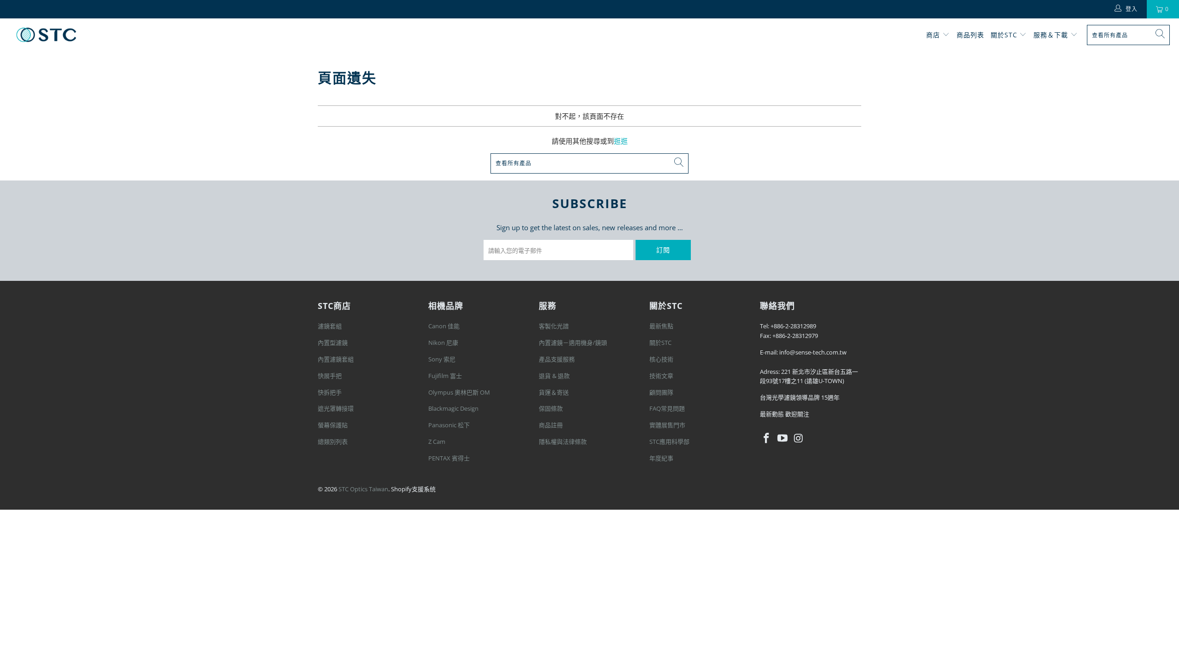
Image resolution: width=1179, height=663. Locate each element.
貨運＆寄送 (554, 392)
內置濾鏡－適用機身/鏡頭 (573, 342)
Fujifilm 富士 (445, 376)
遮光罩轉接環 (336, 408)
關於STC (1005, 34)
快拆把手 (330, 392)
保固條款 (551, 408)
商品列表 (970, 34)
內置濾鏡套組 (336, 359)
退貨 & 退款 (554, 376)
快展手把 (330, 376)
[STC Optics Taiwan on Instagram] (798, 438)
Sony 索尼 (441, 359)
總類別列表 (333, 441)
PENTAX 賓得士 (449, 458)
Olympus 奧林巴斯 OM (459, 392)
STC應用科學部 (669, 441)
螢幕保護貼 (333, 425)
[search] (1128, 35)
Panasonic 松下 (449, 425)
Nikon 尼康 (443, 342)
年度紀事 (661, 458)
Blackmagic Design (453, 408)
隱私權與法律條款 (563, 441)
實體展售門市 (667, 425)
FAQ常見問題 (667, 408)
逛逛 (621, 140)
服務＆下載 (1051, 34)
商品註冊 (551, 425)
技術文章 (661, 376)
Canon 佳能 (444, 326)
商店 (933, 34)
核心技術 (661, 359)
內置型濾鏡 (333, 342)
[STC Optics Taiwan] (46, 35)
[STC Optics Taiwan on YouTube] (783, 438)
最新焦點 (661, 326)
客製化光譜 (554, 326)
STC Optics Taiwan (363, 489)
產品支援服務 (557, 359)
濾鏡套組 (330, 326)
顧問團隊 (661, 392)
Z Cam (436, 441)
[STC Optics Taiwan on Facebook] (767, 438)
